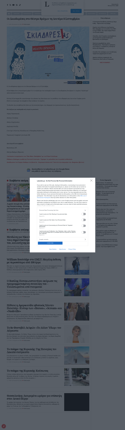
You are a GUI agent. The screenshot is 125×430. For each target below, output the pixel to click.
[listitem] (62, 210)
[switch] (83, 214)
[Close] (92, 181)
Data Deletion (53, 249)
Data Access (62, 249)
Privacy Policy (72, 249)
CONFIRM (50, 243)
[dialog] (62, 215)
